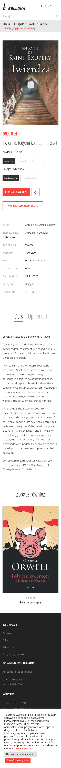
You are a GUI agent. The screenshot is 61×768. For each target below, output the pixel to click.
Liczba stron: (10, 268)
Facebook (41, 6)
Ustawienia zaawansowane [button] (20, 754)
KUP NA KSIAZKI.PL (16, 192)
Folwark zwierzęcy (30, 602)
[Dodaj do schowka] (36, 192)
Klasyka (29, 284)
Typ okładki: (9, 244)
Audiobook (38, 161)
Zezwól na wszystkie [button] (17, 760)
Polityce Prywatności (23, 748)
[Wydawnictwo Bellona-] (14, 6)
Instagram (45, 6)
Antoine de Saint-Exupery (40, 224)
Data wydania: (11, 276)
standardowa (29, 178)
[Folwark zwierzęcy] (30, 549)
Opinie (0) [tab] (37, 316)
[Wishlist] (49, 6)
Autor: (6, 224)
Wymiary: (8, 252)
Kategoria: (9, 284)
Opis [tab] (18, 316)
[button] (53, 46)
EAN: (5, 260)
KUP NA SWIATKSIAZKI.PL (23, 205)
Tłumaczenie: (10, 232)
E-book (22, 161)
